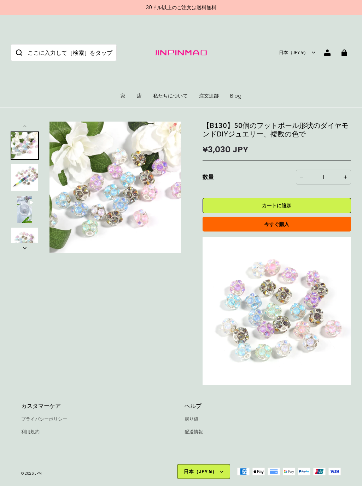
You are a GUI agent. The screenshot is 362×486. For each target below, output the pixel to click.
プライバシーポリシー (44, 419)
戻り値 (191, 419)
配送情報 (194, 431)
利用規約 (30, 431)
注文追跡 (209, 95)
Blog (235, 95)
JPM (38, 473)
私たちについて (170, 95)
